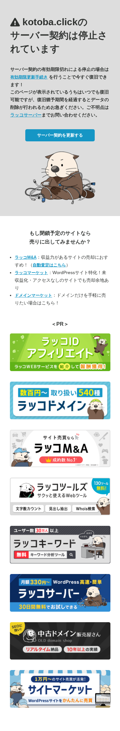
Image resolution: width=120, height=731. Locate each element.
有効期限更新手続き (29, 77)
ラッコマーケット (31, 272)
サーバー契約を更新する (60, 135)
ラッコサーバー (26, 114)
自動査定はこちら (49, 265)
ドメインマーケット (33, 295)
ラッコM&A (25, 257)
